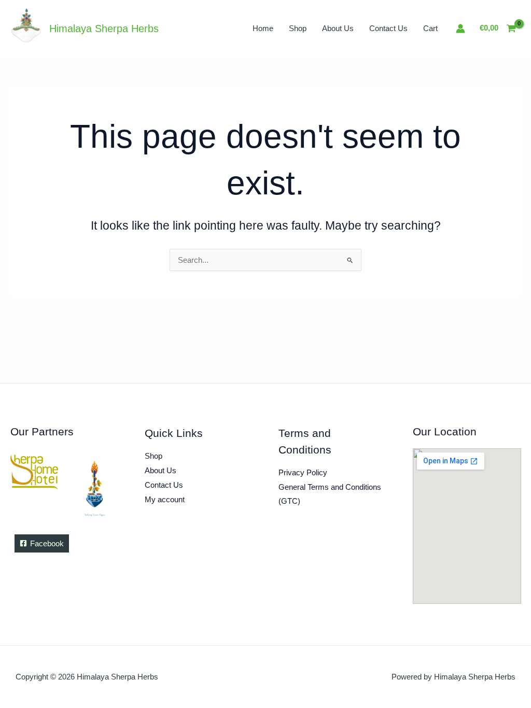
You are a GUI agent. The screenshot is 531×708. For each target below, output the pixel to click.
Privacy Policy (302, 472)
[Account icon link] (460, 28)
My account (165, 499)
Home (263, 28)
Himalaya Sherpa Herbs (104, 28)
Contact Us (388, 28)
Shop (297, 28)
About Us (338, 28)
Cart (430, 28)
